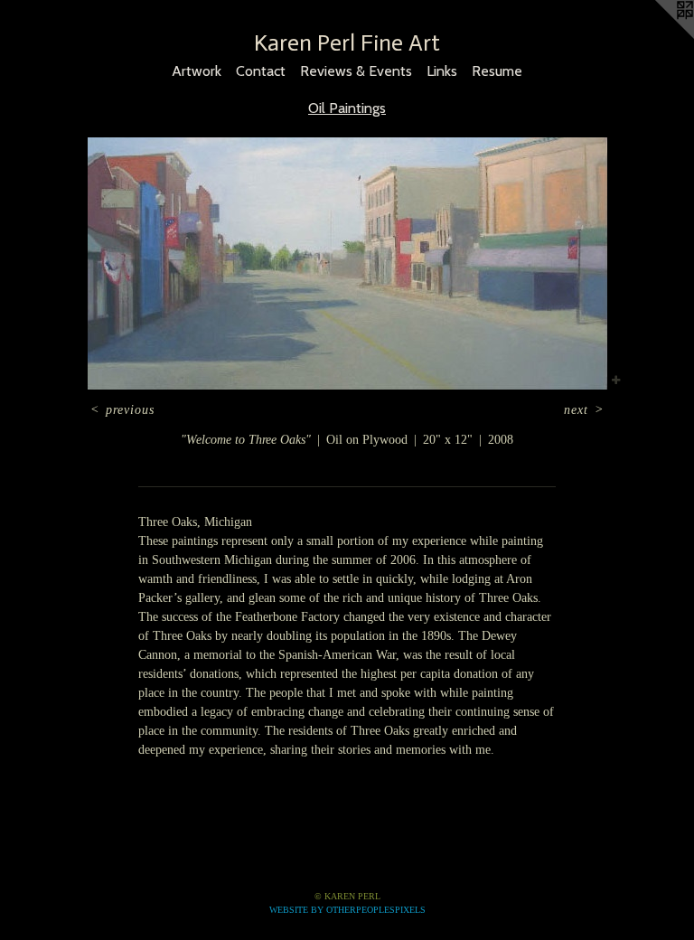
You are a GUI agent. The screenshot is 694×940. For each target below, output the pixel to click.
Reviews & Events (356, 71)
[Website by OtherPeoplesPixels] (658, 36)
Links (442, 71)
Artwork (196, 71)
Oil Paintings (347, 108)
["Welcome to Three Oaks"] (347, 263)
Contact (261, 71)
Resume (497, 71)
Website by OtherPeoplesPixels (347, 910)
